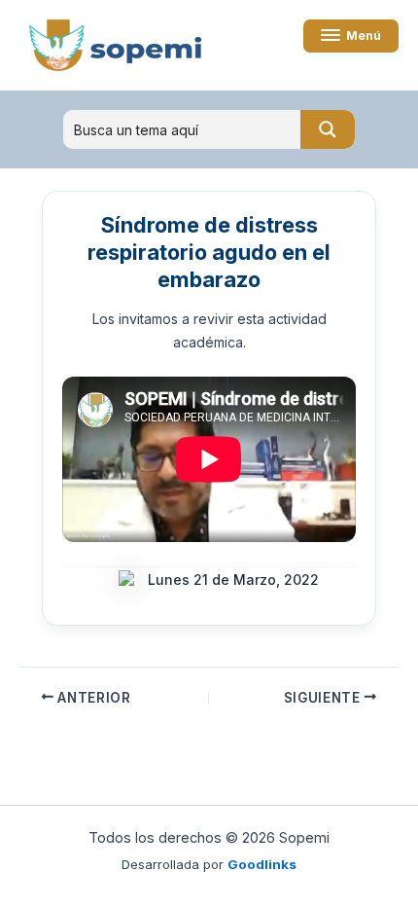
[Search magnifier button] (327, 129)
